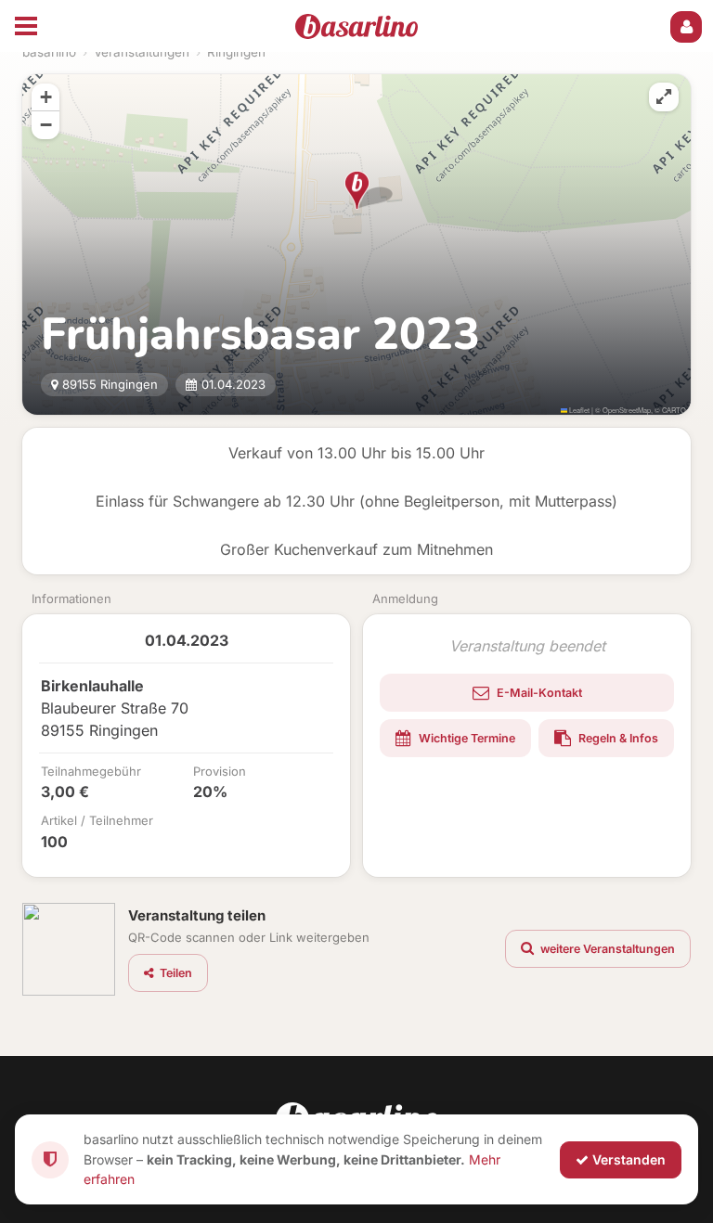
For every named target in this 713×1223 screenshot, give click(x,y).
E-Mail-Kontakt (538, 693)
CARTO (674, 410)
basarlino (49, 52)
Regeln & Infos (617, 738)
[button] (356, 190)
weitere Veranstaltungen (606, 949)
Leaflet (578, 410)
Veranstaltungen (141, 52)
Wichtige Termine (465, 738)
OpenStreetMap (627, 410)
